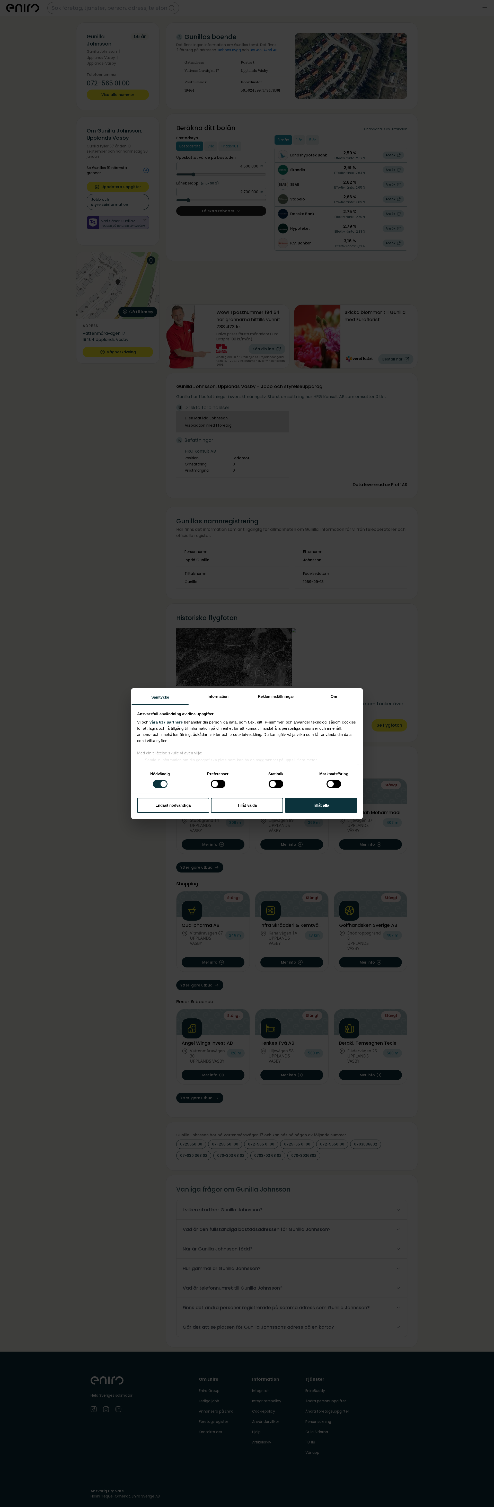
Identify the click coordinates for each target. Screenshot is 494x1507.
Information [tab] (217, 696)
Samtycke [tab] (160, 697)
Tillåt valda (247, 805)
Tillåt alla (321, 805)
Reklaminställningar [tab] (276, 696)
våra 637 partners (166, 722)
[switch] (218, 784)
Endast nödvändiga (173, 805)
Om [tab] (334, 696)
